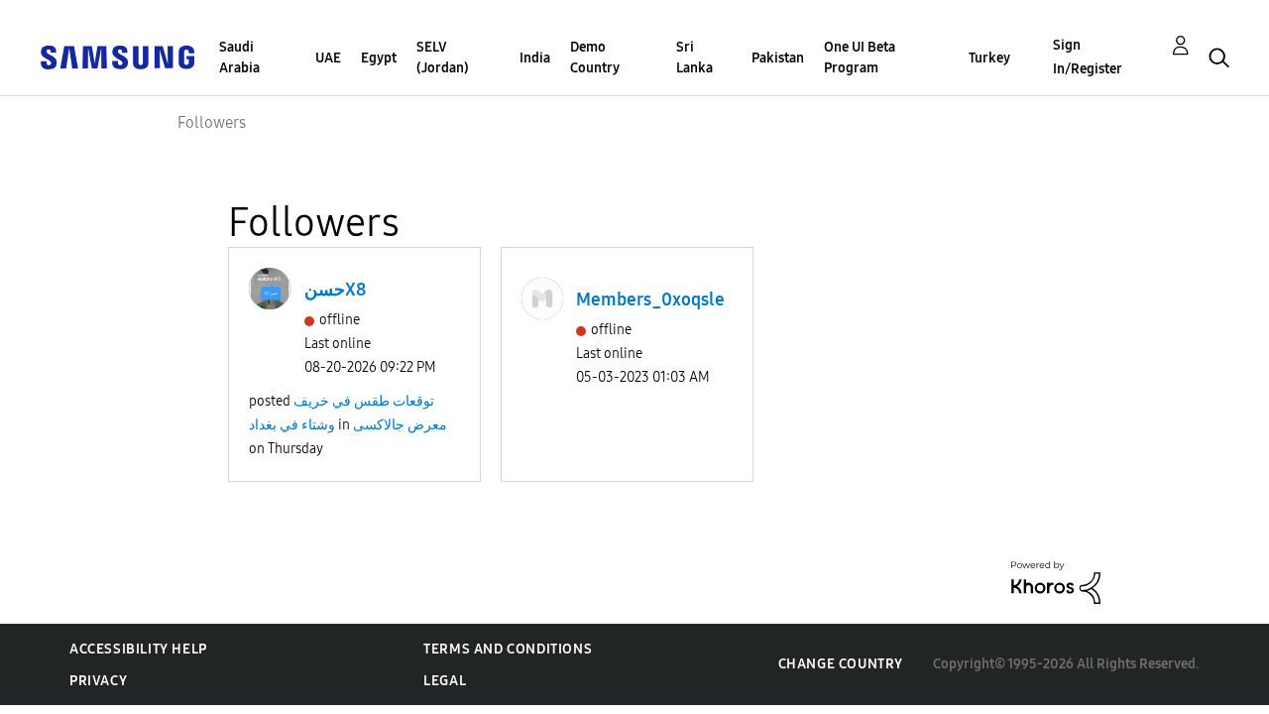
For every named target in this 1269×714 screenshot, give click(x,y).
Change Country (840, 663)
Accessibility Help (138, 649)
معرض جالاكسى (400, 424)
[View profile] (269, 288)
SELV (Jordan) (442, 57)
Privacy (98, 680)
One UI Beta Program (859, 57)
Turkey (989, 58)
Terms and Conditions (507, 649)
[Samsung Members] (117, 56)
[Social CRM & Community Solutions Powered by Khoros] (1055, 581)
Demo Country (595, 57)
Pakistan (777, 58)
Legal (444, 680)
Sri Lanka (694, 57)
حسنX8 (335, 289)
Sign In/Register (1087, 57)
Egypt (379, 58)
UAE (328, 58)
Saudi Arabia (239, 57)
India (534, 58)
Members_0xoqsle (650, 299)
